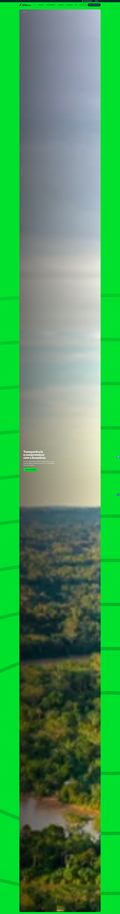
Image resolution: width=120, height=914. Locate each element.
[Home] (26, 5)
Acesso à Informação (88, 1)
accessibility (118, 495)
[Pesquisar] (76, 5)
